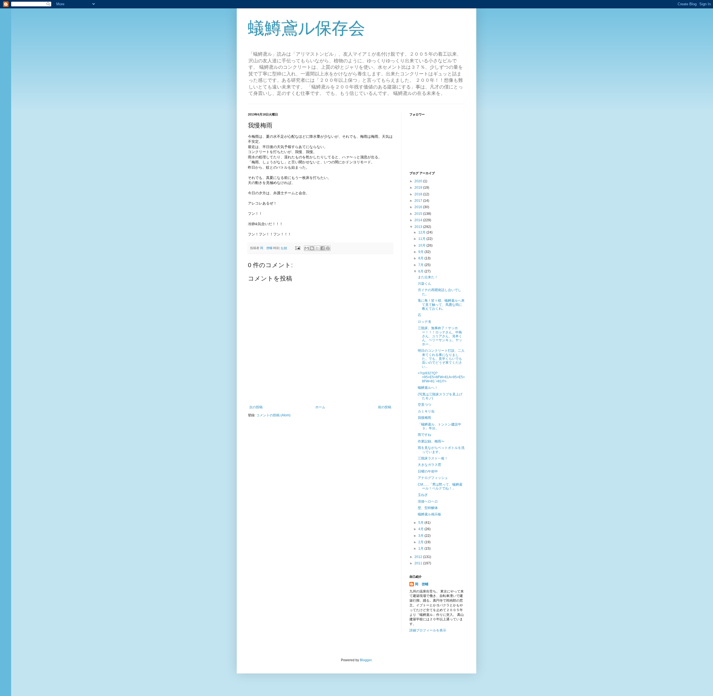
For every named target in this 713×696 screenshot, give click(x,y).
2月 (421, 542)
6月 (421, 271)
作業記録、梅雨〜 (431, 441)
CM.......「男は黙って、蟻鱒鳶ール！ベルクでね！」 (440, 486)
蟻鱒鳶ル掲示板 (429, 514)
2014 (418, 220)
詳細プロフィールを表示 (427, 630)
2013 (418, 227)
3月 (421, 536)
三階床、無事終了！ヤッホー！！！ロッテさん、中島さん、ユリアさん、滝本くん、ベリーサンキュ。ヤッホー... (440, 336)
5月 (421, 523)
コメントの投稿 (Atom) (273, 415)
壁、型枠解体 (428, 508)
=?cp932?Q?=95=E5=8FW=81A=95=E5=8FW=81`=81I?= (441, 377)
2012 (418, 557)
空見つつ (424, 405)
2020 (418, 181)
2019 (418, 188)
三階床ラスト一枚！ (433, 458)
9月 (421, 252)
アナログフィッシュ (433, 478)
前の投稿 (384, 407)
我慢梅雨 (424, 418)
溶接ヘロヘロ (428, 501)
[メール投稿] (297, 248)
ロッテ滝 (424, 322)
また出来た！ (428, 277)
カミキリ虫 (426, 411)
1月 (421, 548)
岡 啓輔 (421, 584)
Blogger (366, 660)
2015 (418, 214)
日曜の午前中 (428, 471)
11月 (422, 239)
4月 (421, 529)
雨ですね (424, 435)
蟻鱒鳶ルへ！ (428, 388)
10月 (422, 245)
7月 (421, 265)
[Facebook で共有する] (322, 248)
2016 (418, 207)
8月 (421, 258)
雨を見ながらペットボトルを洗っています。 (441, 450)
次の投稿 (256, 407)
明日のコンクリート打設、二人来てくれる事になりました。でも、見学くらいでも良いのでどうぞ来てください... (441, 359)
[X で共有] (317, 248)
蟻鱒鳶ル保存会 (306, 28)
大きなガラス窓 (429, 465)
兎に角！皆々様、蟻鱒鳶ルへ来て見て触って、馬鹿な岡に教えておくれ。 (441, 305)
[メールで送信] (306, 248)
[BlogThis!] (312, 248)
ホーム (320, 407)
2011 (418, 563)
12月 (422, 232)
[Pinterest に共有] (328, 248)
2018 (418, 194)
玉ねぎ (423, 495)
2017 (418, 201)
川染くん (424, 284)
